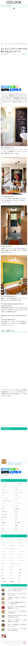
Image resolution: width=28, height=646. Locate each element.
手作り (16, 514)
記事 (6, 475)
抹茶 (2, 575)
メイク (3, 503)
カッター (12, 542)
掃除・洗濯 (4, 517)
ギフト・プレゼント (19, 492)
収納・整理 (4, 511)
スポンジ (12, 554)
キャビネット (13, 545)
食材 (16, 530)
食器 (3, 530)
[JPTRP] (3, 637)
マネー (16, 500)
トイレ (11, 557)
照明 (16, 519)
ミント (20, 563)
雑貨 (16, 528)
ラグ (2, 566)
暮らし (3, 519)
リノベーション (18, 503)
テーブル (3, 557)
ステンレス (21, 551)
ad (2, 539)
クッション (21, 545)
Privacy (9, 644)
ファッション (17, 497)
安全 (11, 572)
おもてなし (4, 489)
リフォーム (4, 506)
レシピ (16, 506)
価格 (2, 569)
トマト (20, 557)
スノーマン (4, 554)
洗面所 (3, 578)
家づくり (17, 511)
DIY (11, 539)
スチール (12, 551)
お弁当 (16, 489)
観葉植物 (12, 581)
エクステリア (4, 486)
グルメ (3, 495)
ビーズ (11, 560)
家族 (20, 572)
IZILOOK (14, 2)
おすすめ (21, 539)
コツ (20, 548)
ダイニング (21, 554)
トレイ (3, 560)
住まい (3, 508)
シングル (3, 551)
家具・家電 (4, 514)
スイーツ (17, 495)
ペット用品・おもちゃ (6, 500)
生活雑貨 (4, 522)
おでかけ (17, 486)
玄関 (11, 578)
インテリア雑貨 (18, 484)
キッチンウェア (5, 492)
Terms (13, 644)
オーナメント (4, 542)
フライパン (4, 563)
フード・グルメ (5, 497)
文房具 (16, 517)
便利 (11, 569)
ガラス (20, 542)
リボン (20, 566)
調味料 (16, 525)
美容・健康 (17, 522)
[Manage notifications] (24, 643)
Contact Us (18, 644)
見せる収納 (4, 581)
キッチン (3, 545)
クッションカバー (5, 548)
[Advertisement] (14, 26)
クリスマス (12, 548)
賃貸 (3, 528)
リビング (12, 566)
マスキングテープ (14, 563)
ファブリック (21, 560)
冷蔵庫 (20, 569)
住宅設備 (17, 508)
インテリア (4, 484)
